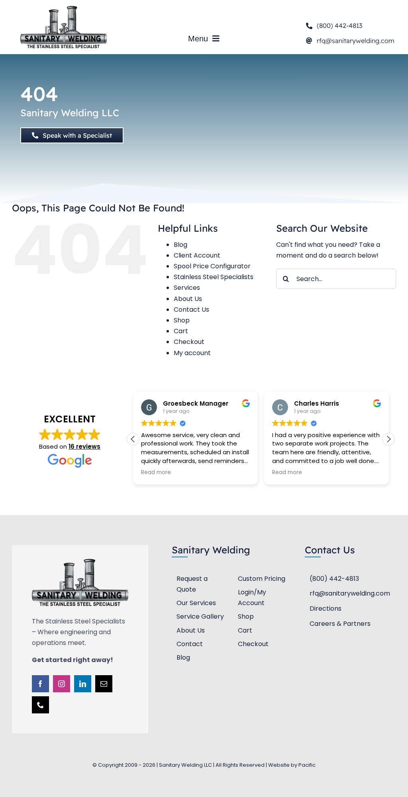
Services (187, 287)
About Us (188, 298)
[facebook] (40, 683)
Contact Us (191, 309)
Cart (181, 331)
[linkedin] (82, 683)
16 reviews (84, 446)
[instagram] (61, 683)
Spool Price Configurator (212, 266)
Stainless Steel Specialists (213, 276)
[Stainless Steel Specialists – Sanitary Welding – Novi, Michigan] (63, 9)
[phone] (40, 704)
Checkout (189, 341)
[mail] (103, 683)
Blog (180, 244)
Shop (182, 320)
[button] (388, 439)
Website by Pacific (292, 765)
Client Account (197, 255)
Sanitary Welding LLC (69, 113)
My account (192, 352)
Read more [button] (156, 472)
